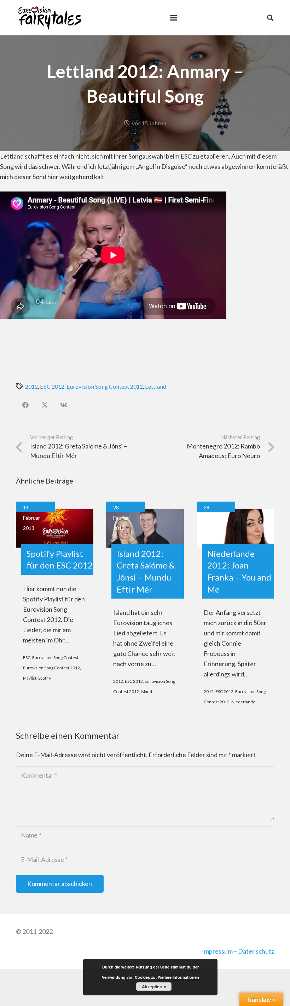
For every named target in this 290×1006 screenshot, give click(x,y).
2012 (31, 386)
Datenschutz (256, 951)
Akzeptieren (154, 986)
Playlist (29, 678)
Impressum (217, 951)
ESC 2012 (52, 386)
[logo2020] (49, 17)
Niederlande (243, 701)
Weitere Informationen (178, 977)
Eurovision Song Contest (55, 657)
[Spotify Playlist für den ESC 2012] (54, 528)
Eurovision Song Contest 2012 (104, 386)
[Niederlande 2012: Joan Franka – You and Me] (235, 528)
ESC (26, 657)
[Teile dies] (25, 405)
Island (146, 691)
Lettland (155, 386)
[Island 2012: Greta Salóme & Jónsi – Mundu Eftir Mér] (145, 528)
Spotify (44, 678)
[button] (173, 17)
